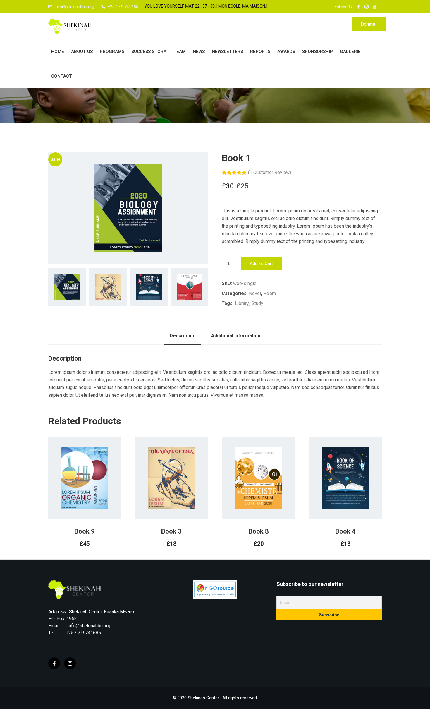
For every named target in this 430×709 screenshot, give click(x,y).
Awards (286, 51)
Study (258, 303)
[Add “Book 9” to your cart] (76, 492)
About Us (82, 51)
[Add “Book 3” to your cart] (164, 492)
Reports (260, 51)
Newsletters (227, 51)
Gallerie (350, 51)
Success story (148, 51)
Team (179, 51)
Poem (269, 293)
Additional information (235, 335)
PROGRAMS (112, 51)
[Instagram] (70, 663)
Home (57, 51)
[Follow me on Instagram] (366, 6)
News (199, 51)
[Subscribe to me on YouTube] (375, 6)
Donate (368, 24)
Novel (255, 293)
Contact (61, 76)
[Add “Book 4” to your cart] (338, 492)
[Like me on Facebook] (358, 6)
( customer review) (269, 172)
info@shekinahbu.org (74, 6)
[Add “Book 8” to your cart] (251, 492)
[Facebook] (54, 663)
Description (182, 335)
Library (242, 303)
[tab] (182, 336)
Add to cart (261, 263)
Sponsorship (317, 51)
